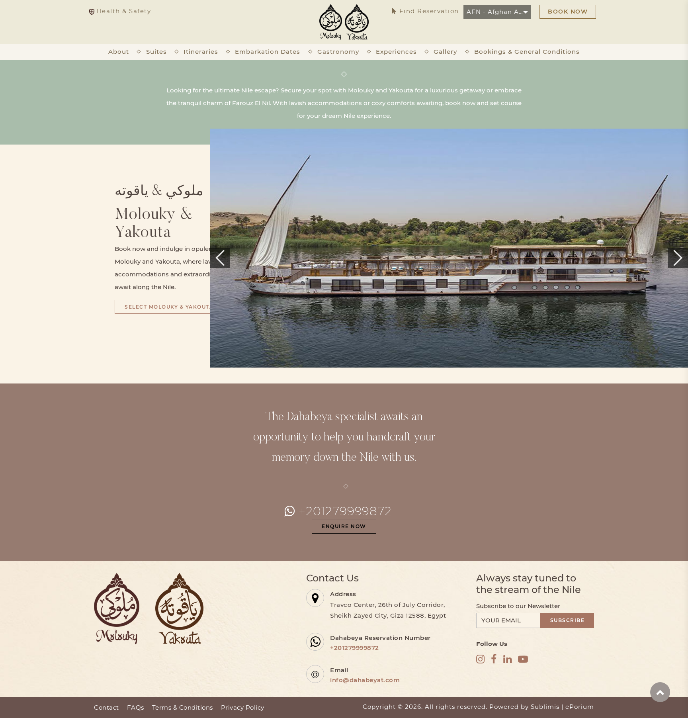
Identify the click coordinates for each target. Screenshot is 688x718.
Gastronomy (338, 51)
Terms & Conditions (182, 707)
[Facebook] (494, 659)
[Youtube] (523, 659)
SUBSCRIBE (567, 620)
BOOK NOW (568, 11)
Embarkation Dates (267, 51)
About (118, 51)
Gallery (445, 51)
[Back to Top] (660, 692)
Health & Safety (122, 11)
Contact (106, 707)
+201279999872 (345, 511)
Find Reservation (428, 11)
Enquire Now (344, 526)
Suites (156, 51)
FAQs (135, 707)
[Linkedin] (507, 659)
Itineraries (201, 51)
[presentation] (220, 258)
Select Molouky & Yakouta (169, 307)
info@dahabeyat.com (365, 680)
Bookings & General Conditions (527, 51)
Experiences (396, 51)
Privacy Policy (242, 707)
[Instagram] (480, 659)
